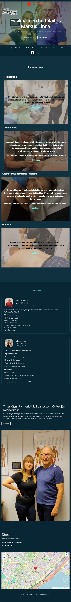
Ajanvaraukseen (29, 37)
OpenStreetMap (58, 588)
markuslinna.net (31, 594)
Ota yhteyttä (43, 37)
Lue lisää (6, 423)
